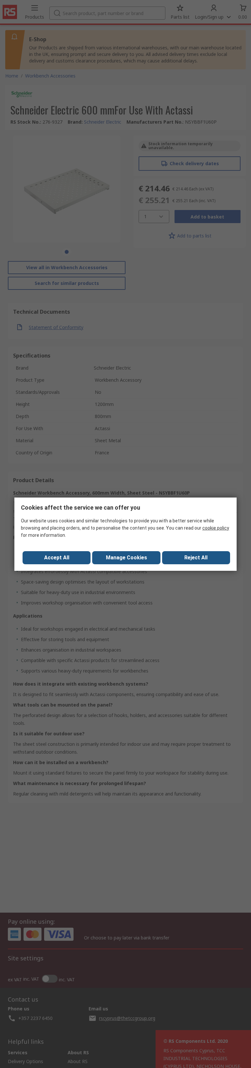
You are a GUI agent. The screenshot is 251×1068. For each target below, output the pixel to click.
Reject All (196, 557)
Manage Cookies (126, 557)
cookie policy (215, 528)
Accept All (56, 557)
